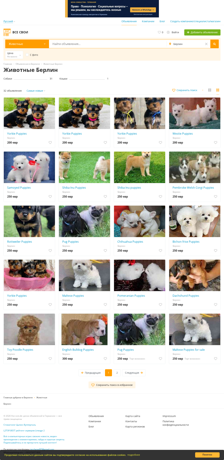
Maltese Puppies (73, 296)
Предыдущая (93, 372)
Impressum (169, 416)
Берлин (7, 403)
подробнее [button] (133, 454)
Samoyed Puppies (19, 188)
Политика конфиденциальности (176, 423)
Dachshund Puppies (186, 296)
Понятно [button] (207, 455)
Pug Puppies (70, 242)
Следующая (132, 372)
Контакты (131, 421)
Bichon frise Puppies (186, 242)
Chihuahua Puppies (130, 242)
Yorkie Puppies (17, 133)
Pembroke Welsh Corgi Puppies (193, 188)
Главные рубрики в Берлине (18, 397)
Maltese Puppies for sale (189, 350)
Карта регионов (135, 426)
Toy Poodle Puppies (20, 350)
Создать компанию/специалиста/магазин (195, 21)
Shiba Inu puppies (129, 188)
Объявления (129, 21)
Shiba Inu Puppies (74, 188)
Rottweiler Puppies (19, 242)
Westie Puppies (183, 133)
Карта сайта (132, 416)
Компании (148, 21)
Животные (41, 397)
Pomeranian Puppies (131, 296)
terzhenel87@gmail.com (42, 449)
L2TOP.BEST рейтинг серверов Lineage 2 (24, 430)
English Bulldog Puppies (78, 350)
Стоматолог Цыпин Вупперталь (20, 424)
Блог (162, 21)
